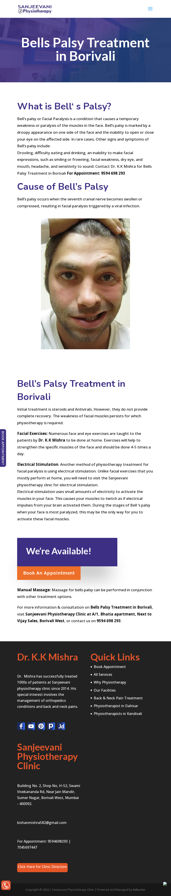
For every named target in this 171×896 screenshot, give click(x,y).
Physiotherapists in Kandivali (118, 713)
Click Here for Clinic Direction (42, 866)
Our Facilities (105, 690)
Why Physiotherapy (110, 682)
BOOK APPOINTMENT (3, 448)
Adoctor (139, 890)
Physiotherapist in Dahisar (116, 705)
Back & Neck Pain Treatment (118, 698)
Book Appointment (110, 666)
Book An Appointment (49, 573)
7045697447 (27, 847)
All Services (103, 674)
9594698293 (58, 841)
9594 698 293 (113, 173)
